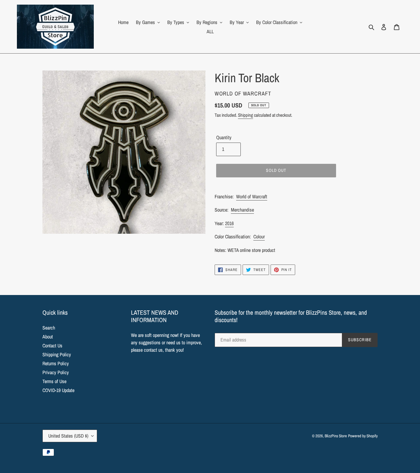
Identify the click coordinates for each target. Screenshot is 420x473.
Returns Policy (55, 363)
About (47, 336)
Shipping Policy (56, 354)
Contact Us (52, 345)
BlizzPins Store (336, 436)
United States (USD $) (68, 435)
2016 (229, 223)
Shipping (245, 115)
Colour (259, 236)
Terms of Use (54, 381)
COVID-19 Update (58, 390)
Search (48, 327)
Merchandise (242, 209)
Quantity (224, 137)
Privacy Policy (55, 372)
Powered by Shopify (363, 436)
